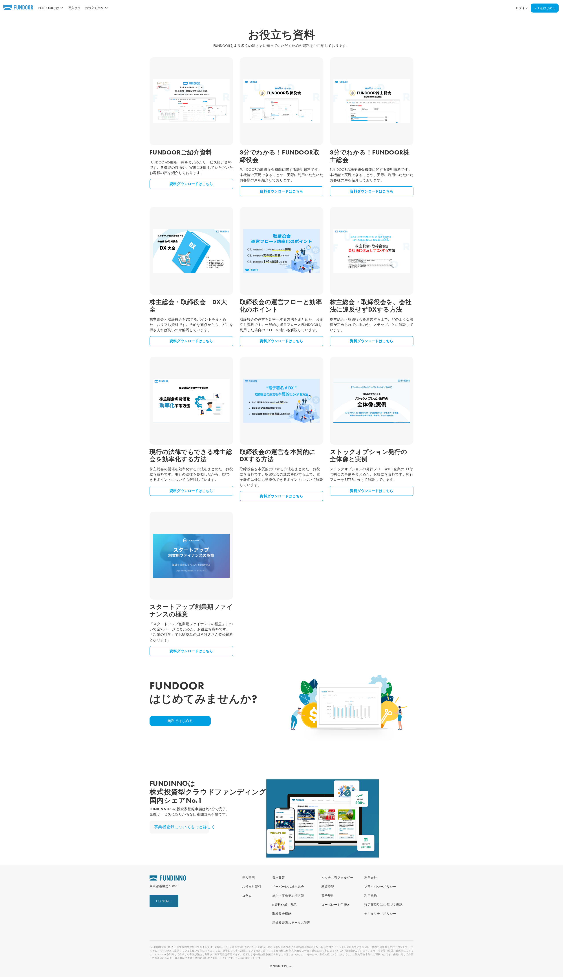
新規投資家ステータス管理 (291, 923)
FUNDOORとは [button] (48, 8)
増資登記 (327, 887)
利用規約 (370, 896)
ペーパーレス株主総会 (288, 887)
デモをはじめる (545, 8)
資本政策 (278, 878)
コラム (247, 896)
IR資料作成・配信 (284, 905)
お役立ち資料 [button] (94, 8)
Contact (164, 901)
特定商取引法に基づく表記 (383, 905)
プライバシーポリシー (380, 887)
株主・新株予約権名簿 (288, 896)
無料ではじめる (180, 720)
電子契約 (327, 896)
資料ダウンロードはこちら (191, 184)
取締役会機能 (281, 914)
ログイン (522, 8)
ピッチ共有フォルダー (337, 878)
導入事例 (74, 8)
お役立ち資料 (251, 887)
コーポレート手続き (335, 905)
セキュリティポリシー (380, 914)
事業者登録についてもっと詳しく (181, 827)
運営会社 (370, 878)
